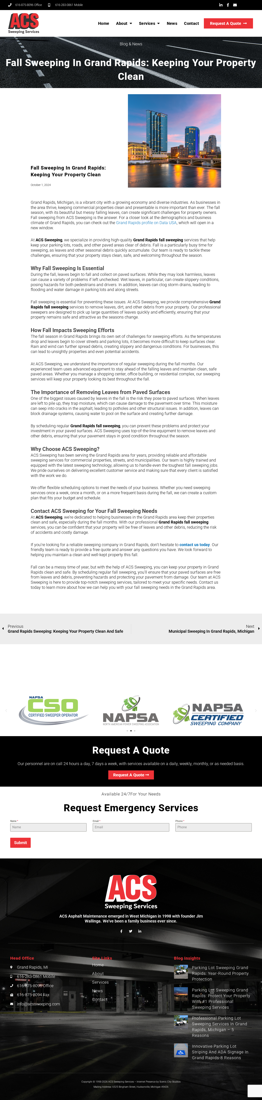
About (122, 23)
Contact (191, 23)
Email (96, 821)
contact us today (195, 544)
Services (147, 23)
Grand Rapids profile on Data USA (146, 222)
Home (103, 23)
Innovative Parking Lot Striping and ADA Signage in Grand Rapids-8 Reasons (220, 1052)
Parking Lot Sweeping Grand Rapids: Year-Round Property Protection (220, 973)
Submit (20, 842)
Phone (179, 821)
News (172, 23)
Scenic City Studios (170, 1081)
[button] (6, 711)
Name (14, 821)
